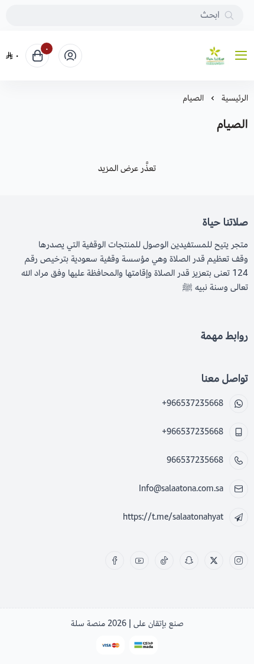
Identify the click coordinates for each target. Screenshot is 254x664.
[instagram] (238, 560)
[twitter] (213, 560)
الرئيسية (235, 98)
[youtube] (139, 560)
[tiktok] (164, 560)
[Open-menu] (243, 56)
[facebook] (114, 560)
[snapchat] (189, 560)
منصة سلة (88, 623)
